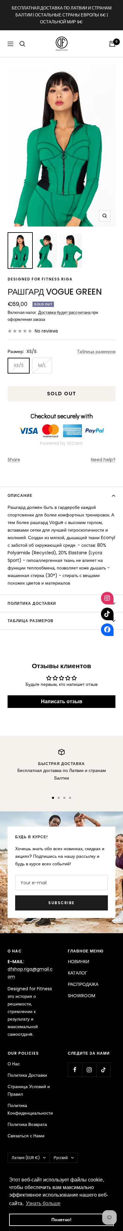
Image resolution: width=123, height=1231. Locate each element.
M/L (42, 365)
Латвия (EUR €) (26, 1157)
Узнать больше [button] (43, 1203)
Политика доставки (32, 603)
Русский (61, 1157)
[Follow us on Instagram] (89, 1070)
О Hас (14, 1064)
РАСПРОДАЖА (83, 984)
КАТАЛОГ (77, 973)
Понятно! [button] (61, 1219)
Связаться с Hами (26, 1136)
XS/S (19, 365)
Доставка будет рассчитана (64, 312)
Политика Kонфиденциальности (30, 1109)
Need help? (103, 459)
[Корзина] (112, 44)
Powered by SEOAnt (61, 443)
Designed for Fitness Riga (40, 279)
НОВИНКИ (78, 961)
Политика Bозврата (27, 1124)
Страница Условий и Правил (29, 1090)
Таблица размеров (96, 351)
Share (14, 459)
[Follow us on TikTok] (103, 1070)
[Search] (22, 44)
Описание (20, 495)
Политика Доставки (27, 1075)
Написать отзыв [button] (61, 701)
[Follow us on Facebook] (75, 1070)
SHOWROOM (81, 995)
